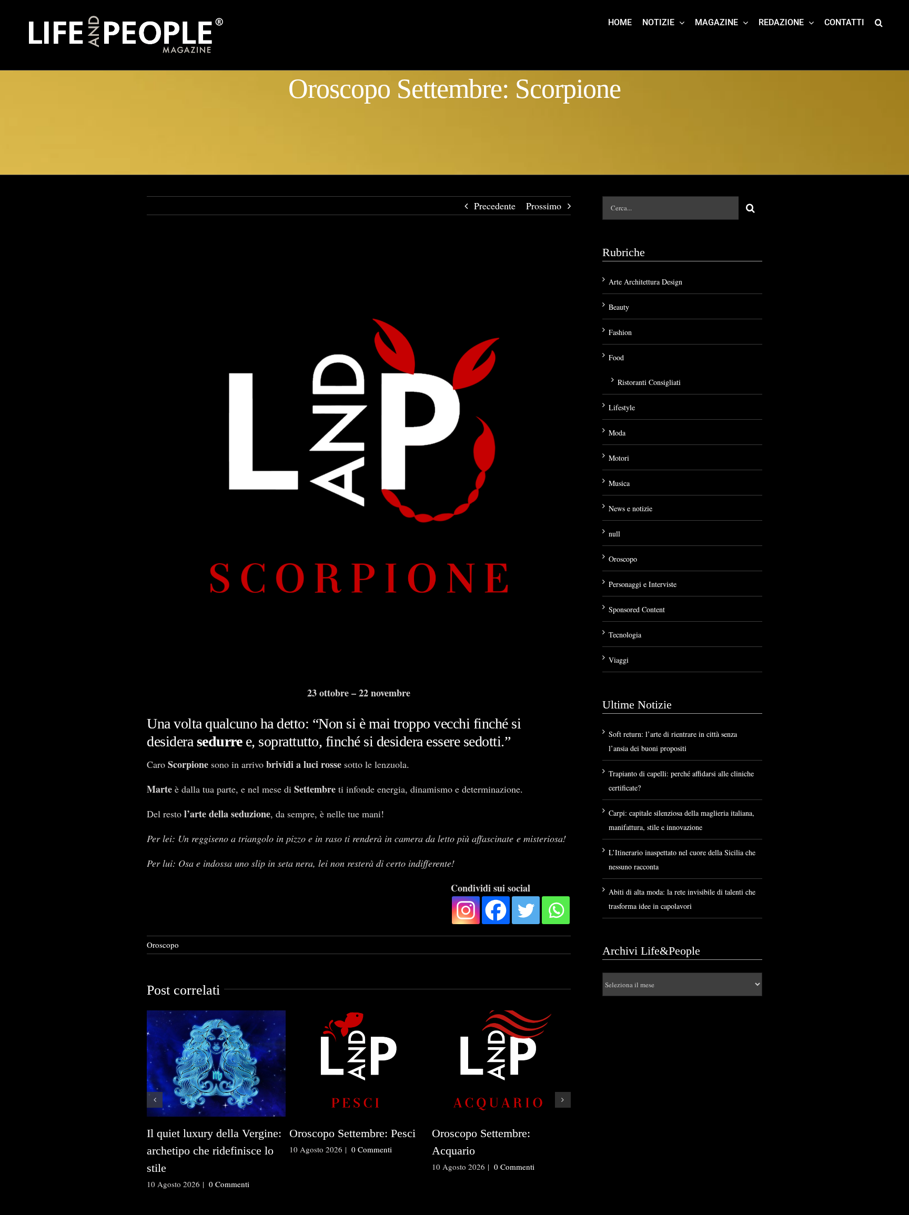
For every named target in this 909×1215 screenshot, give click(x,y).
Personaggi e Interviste (642, 584)
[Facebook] (496, 910)
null (614, 534)
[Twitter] (526, 910)
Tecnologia (625, 635)
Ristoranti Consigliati (649, 382)
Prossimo (543, 205)
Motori (619, 458)
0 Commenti (229, 1184)
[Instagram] (466, 910)
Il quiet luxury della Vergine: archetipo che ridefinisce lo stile (214, 1150)
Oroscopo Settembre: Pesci (352, 1133)
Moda (617, 433)
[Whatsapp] (556, 910)
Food (616, 357)
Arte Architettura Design (645, 282)
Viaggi (619, 660)
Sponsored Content (637, 609)
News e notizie (630, 508)
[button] (879, 22)
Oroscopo (163, 944)
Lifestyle (622, 407)
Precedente (495, 205)
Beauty (619, 307)
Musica (619, 483)
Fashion (620, 332)
